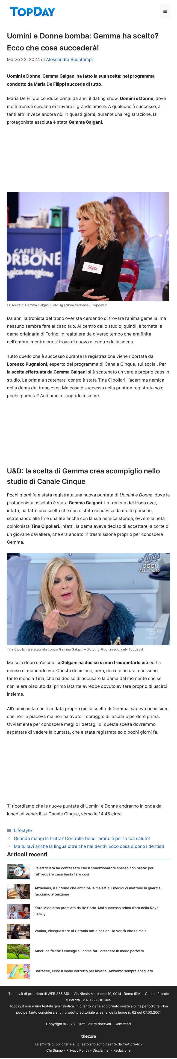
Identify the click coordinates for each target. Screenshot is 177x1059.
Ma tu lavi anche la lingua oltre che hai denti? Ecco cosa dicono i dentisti (89, 846)
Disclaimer (101, 1050)
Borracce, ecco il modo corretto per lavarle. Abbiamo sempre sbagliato (94, 971)
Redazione (122, 1050)
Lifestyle (23, 830)
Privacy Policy (77, 1050)
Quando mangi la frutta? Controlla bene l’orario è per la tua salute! (82, 838)
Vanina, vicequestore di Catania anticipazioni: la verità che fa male (91, 931)
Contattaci (123, 1024)
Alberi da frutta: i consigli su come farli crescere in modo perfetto (89, 951)
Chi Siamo (54, 1050)
